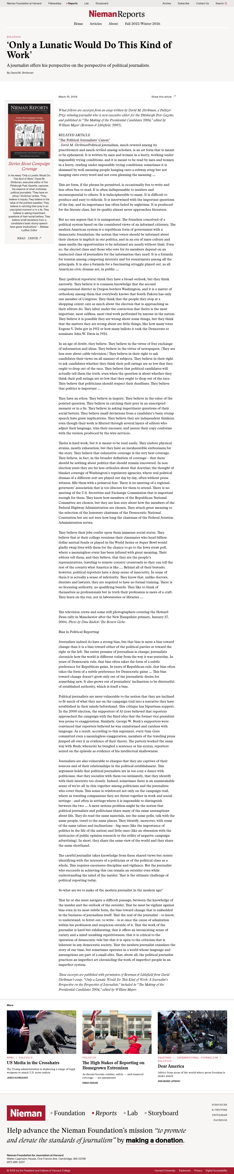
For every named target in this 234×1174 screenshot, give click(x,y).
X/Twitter (219, 1109)
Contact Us (202, 3)
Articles (96, 24)
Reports (73, 3)
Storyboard (102, 3)
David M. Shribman (22, 72)
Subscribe (183, 3)
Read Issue (27, 238)
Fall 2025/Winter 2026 (142, 24)
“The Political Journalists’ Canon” (84, 140)
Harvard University (165, 1170)
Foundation (69, 1113)
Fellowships (54, 3)
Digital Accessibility (216, 1170)
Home (78, 24)
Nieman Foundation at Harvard (24, 3)
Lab (86, 3)
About (113, 24)
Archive (167, 3)
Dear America (171, 1067)
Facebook (220, 1120)
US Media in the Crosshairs (33, 1063)
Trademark (185, 1170)
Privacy (198, 1170)
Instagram (219, 1115)
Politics (14, 36)
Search (220, 3)
